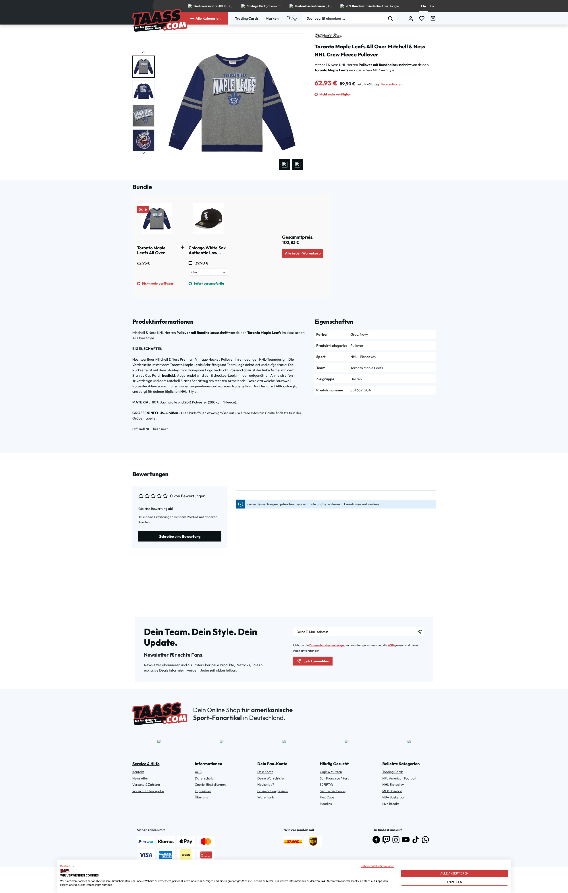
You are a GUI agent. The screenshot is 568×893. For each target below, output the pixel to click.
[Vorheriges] (284, 164)
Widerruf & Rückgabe (148, 791)
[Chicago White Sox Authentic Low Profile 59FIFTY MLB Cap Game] (208, 220)
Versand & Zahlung (146, 784)
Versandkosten (391, 84)
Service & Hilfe (146, 763)
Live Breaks (390, 804)
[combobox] (343, 18)
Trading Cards (246, 18)
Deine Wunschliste (270, 778)
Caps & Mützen (331, 772)
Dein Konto (265, 772)
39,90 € (201, 263)
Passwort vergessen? (272, 791)
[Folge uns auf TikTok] (415, 839)
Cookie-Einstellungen (210, 784)
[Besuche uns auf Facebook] (376, 839)
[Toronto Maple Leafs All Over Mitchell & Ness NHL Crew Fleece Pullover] (157, 220)
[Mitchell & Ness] (328, 35)
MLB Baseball (392, 791)
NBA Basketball (393, 797)
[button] (67, 866)
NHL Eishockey (393, 784)
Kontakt (138, 772)
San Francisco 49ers (334, 778)
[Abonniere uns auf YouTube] (406, 839)
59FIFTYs (326, 784)
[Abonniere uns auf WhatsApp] (425, 839)
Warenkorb (265, 797)
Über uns (201, 797)
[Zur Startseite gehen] (159, 20)
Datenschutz (204, 778)
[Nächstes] (297, 164)
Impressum (203, 791)
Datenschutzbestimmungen (377, 866)
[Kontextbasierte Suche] (292, 18)
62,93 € (143, 263)
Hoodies (326, 804)
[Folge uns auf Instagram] (396, 839)
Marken (272, 18)
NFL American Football (399, 778)
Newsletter (140, 778)
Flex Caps (327, 797)
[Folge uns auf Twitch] (386, 839)
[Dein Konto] (410, 18)
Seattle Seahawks (332, 791)
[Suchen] (390, 18)
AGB (391, 645)
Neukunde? (265, 784)
